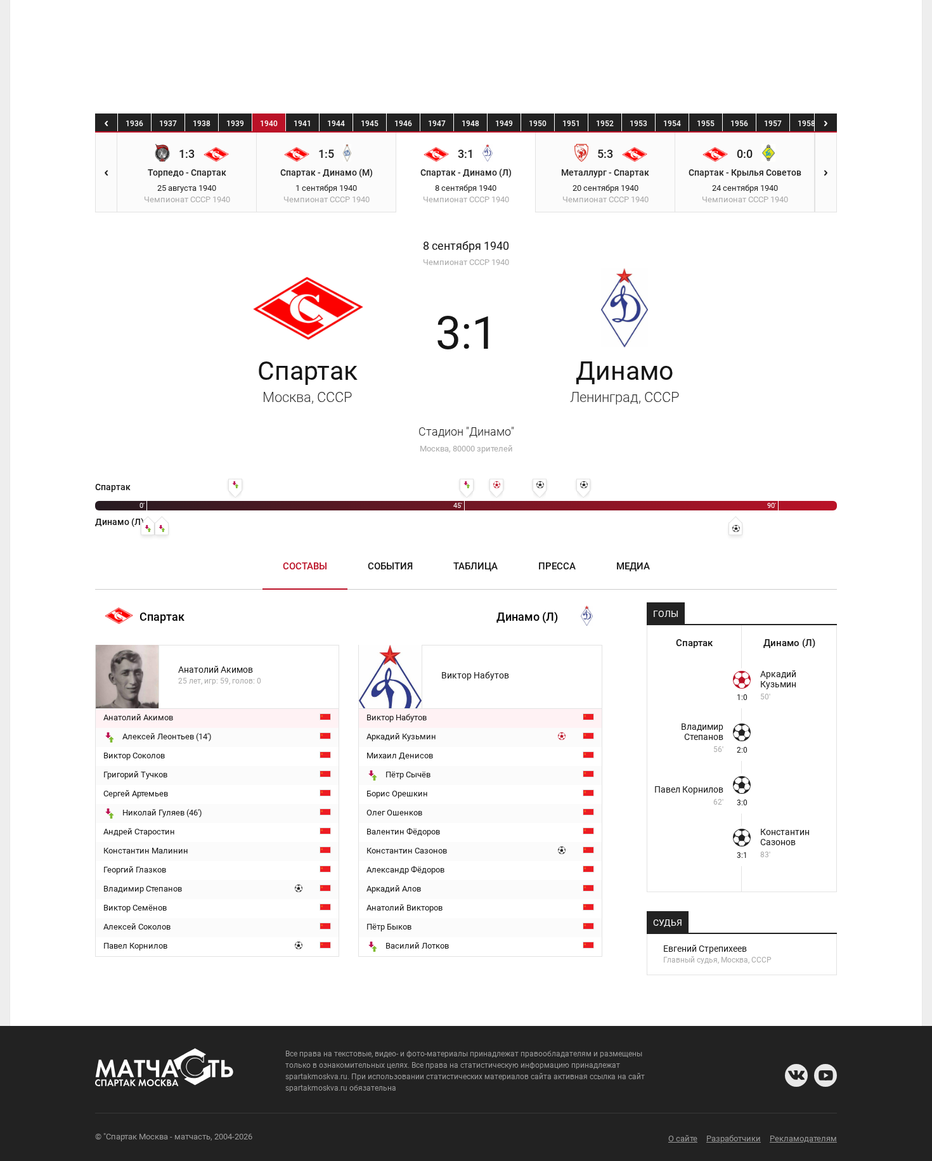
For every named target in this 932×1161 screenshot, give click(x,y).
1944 (336, 123)
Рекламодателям (803, 1138)
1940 (269, 123)
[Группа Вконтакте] (796, 1075)
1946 (403, 123)
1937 (168, 123)
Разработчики (733, 1138)
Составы (305, 566)
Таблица (475, 566)
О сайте (682, 1138)
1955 (706, 123)
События (390, 566)
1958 (806, 123)
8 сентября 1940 (466, 246)
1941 (302, 123)
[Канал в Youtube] (825, 1075)
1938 (201, 123)
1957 (773, 123)
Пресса (557, 566)
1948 (470, 123)
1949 (504, 123)
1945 (370, 123)
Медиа (633, 566)
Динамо (625, 380)
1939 (235, 123)
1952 (605, 123)
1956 (739, 123)
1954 (672, 123)
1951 (571, 123)
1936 (134, 123)
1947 (437, 123)
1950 (538, 123)
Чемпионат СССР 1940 (466, 262)
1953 (638, 123)
